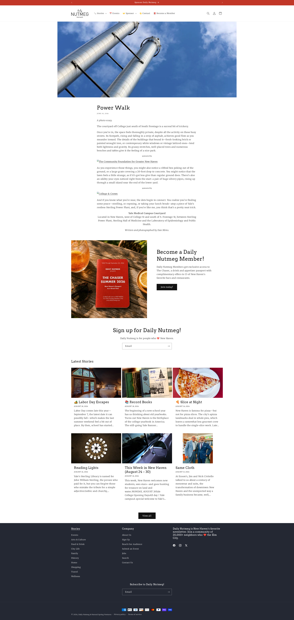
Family (74, 553)
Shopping (76, 567)
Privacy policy (120, 614)
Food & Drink (78, 544)
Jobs (124, 553)
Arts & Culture (78, 539)
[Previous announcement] (71, 2)
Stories (75, 528)
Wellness (75, 576)
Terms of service (135, 614)
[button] (100, 13)
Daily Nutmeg (84, 615)
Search (125, 558)
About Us (126, 535)
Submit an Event (130, 549)
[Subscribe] (169, 346)
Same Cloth (185, 468)
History (75, 558)
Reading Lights (86, 468)
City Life (75, 549)
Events (74, 535)
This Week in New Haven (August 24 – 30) (146, 470)
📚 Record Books (138, 402)
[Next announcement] (222, 2)
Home (74, 562)
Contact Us (127, 562)
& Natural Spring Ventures (100, 615)
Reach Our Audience (132, 544)
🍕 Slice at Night (189, 402)
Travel (74, 572)
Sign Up (126, 539)
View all (147, 515)
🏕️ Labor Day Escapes (91, 402)
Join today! (167, 287)
